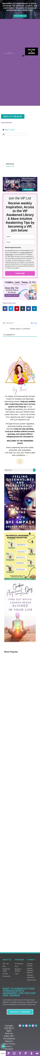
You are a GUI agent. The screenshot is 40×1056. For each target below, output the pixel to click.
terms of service (25, 252)
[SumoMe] (37, 1053)
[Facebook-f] (36, 1025)
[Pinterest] (23, 1025)
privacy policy (9, 254)
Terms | (6, 1044)
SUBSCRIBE (20, 273)
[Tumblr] (31, 1053)
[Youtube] (26, 1025)
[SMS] (9, 1053)
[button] (23, 55)
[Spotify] (29, 1025)
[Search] (34, 470)
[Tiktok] (20, 1025)
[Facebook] (20, 1053)
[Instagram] (33, 1025)
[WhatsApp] (14, 1053)
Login (35, 323)
